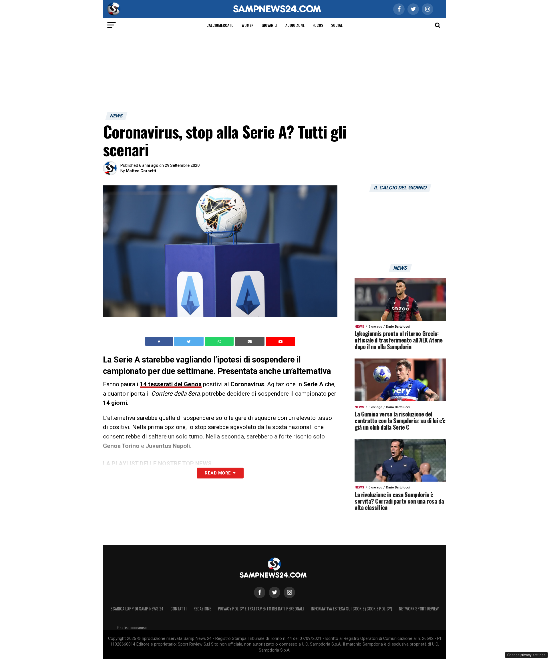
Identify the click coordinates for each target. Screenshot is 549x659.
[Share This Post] (220, 341)
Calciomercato (220, 25)
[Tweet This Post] (189, 341)
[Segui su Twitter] (274, 592)
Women (248, 25)
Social (337, 25)
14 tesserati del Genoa (171, 384)
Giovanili (269, 25)
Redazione (202, 609)
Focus (318, 25)
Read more (218, 473)
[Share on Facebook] (159, 341)
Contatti (178, 609)
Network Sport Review (419, 609)
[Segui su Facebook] (259, 592)
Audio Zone (295, 25)
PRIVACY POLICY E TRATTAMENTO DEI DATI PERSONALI (261, 609)
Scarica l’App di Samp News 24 (137, 609)
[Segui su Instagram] (289, 592)
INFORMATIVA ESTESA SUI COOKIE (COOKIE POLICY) (351, 609)
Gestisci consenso (132, 627)
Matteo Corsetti (141, 171)
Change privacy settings (526, 655)
